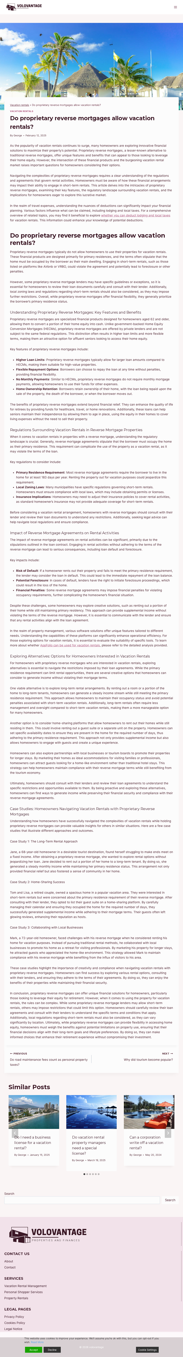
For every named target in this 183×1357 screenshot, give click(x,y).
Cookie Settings (147, 1349)
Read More (37, 1342)
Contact (10, 1267)
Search (9, 1193)
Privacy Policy (14, 1317)
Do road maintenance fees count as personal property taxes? (49, 1059)
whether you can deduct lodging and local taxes (135, 215)
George (18, 135)
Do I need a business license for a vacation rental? (32, 1142)
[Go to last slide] (15, 1133)
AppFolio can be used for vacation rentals (70, 645)
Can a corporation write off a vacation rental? (146, 1142)
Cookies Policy (14, 1323)
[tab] (84, 1174)
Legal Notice (13, 1329)
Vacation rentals (19, 104)
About (8, 1261)
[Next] (168, 1133)
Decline (52, 1349)
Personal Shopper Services (23, 1292)
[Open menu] (175, 7)
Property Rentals (16, 1298)
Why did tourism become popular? (148, 1057)
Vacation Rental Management (25, 1286)
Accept (33, 1349)
